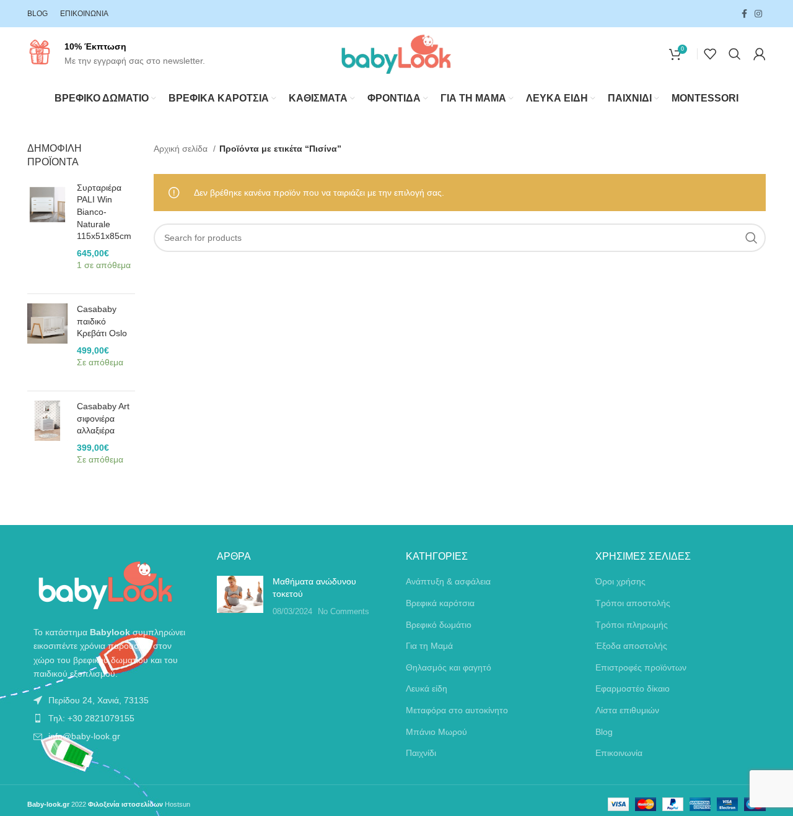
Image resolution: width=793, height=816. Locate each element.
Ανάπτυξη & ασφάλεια (448, 581)
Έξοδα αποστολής (631, 646)
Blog (604, 732)
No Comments (343, 611)
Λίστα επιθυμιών (627, 710)
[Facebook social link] (744, 14)
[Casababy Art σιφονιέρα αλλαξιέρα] (47, 440)
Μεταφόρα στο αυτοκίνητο (457, 710)
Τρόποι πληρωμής (631, 625)
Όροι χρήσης (620, 581)
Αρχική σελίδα (182, 149)
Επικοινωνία (618, 753)
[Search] (734, 53)
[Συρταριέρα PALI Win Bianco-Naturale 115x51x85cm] (47, 233)
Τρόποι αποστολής (632, 603)
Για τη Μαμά (429, 646)
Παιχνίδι (421, 753)
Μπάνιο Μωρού (436, 732)
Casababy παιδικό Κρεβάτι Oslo (102, 321)
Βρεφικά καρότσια (440, 603)
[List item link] (112, 700)
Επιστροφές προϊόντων (640, 667)
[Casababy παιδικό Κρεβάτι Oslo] (47, 342)
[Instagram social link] (758, 14)
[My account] (759, 53)
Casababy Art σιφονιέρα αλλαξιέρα (103, 418)
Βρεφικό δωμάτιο (438, 625)
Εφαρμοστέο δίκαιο (632, 688)
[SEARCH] (751, 238)
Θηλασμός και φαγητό (448, 667)
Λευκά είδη (426, 688)
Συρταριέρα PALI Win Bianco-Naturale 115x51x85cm (104, 212)
